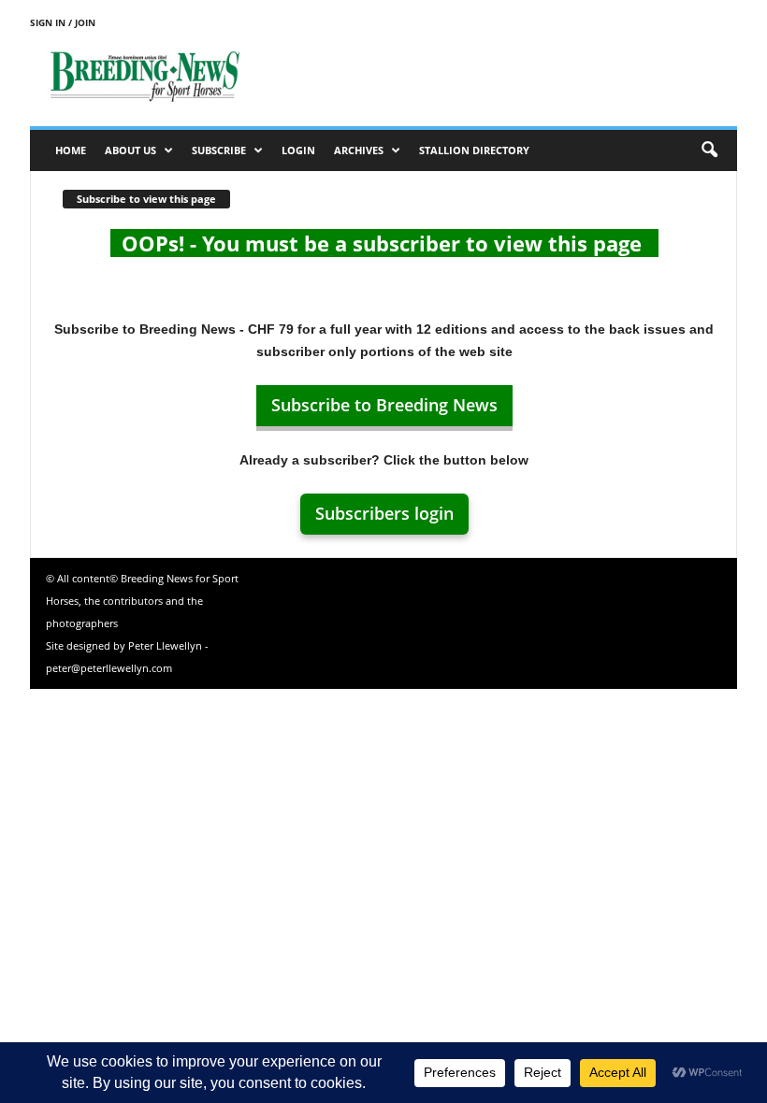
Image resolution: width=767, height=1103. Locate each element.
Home (70, 150)
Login (298, 150)
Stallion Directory (474, 150)
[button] (709, 150)
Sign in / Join (62, 22)
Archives (359, 150)
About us (130, 150)
